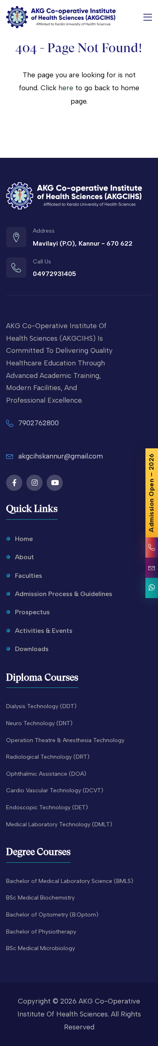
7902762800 (38, 423)
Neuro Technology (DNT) (39, 723)
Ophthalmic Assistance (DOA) (46, 773)
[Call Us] (151, 547)
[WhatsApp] (151, 588)
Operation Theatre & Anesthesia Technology (65, 740)
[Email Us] (151, 568)
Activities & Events (44, 630)
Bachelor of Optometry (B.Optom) (52, 914)
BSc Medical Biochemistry (40, 897)
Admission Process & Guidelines (63, 594)
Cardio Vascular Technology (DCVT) (54, 790)
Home (24, 539)
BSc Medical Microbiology (40, 948)
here (65, 88)
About (24, 557)
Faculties (28, 575)
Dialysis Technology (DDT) (41, 706)
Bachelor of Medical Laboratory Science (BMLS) (69, 881)
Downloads (32, 649)
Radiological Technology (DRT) (48, 756)
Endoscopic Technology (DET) (47, 807)
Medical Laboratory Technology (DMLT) (59, 824)
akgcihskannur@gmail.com (60, 456)
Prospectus (32, 612)
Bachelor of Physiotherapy (41, 931)
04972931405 (54, 274)
